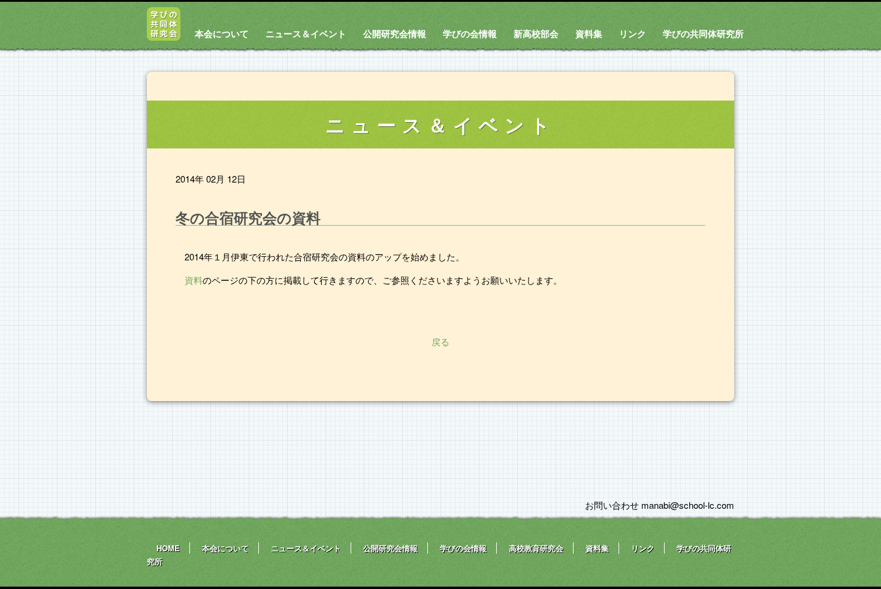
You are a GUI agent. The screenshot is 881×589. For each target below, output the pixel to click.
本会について (222, 33)
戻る (440, 341)
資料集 (588, 33)
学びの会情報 (470, 33)
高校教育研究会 (536, 548)
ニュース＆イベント (305, 33)
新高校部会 (536, 33)
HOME (168, 548)
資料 (194, 280)
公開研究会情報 (394, 33)
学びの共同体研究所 (703, 33)
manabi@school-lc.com (687, 505)
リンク (632, 33)
